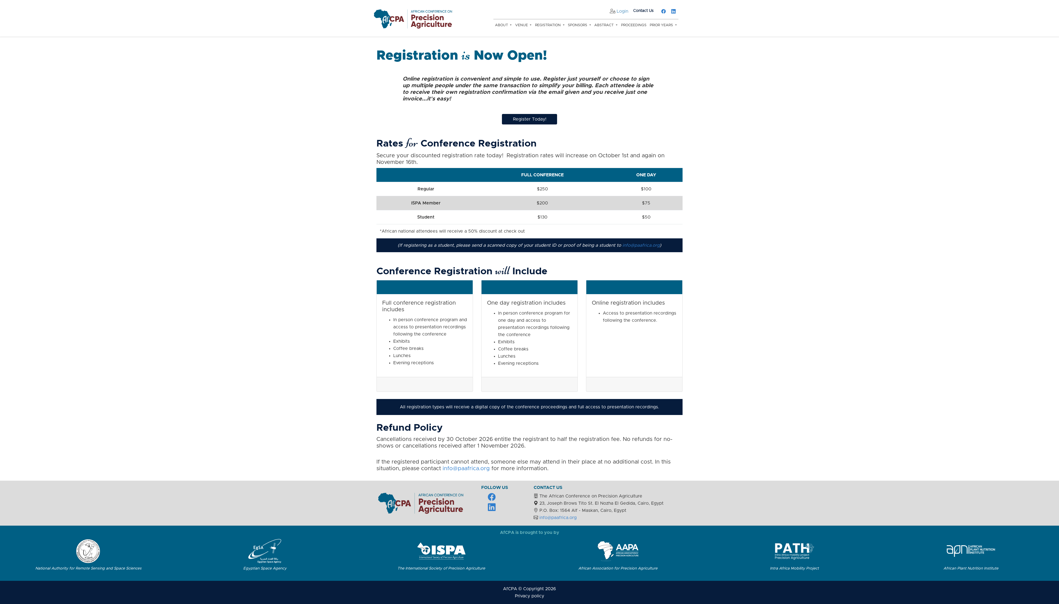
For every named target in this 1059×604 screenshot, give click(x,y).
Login (622, 11)
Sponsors (578, 25)
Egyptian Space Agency (265, 568)
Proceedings (633, 25)
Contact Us (643, 11)
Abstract (604, 25)
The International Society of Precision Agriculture (441, 568)
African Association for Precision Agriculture (617, 568)
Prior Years (662, 25)
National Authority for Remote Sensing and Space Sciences (88, 568)
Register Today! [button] (529, 119)
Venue (522, 25)
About (502, 25)
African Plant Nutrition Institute (970, 568)
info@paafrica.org (641, 245)
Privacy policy (529, 596)
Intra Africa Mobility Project (794, 568)
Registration (548, 25)
